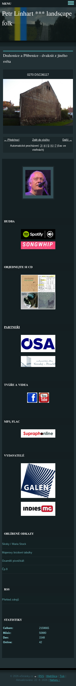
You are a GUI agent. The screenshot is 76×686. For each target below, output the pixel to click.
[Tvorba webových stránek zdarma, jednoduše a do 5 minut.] (35, 676)
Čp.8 (4, 569)
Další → (67, 139)
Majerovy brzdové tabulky (17, 552)
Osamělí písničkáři (13, 560)
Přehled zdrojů (10, 599)
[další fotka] (66, 102)
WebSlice (51, 676)
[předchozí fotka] (9, 102)
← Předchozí (11, 139)
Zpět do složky (41, 139)
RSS (41, 676)
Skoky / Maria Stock (14, 543)
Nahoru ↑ (55, 680)
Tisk (62, 676)
